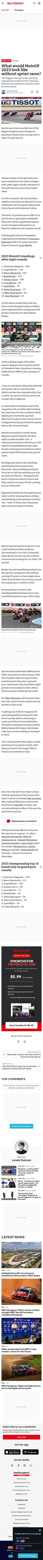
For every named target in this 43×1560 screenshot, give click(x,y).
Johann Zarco (11, 279)
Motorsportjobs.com (21, 1483)
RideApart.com (21, 1494)
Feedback (21, 1504)
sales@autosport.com (21, 1523)
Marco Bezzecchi (12, 273)
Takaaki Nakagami (27, 840)
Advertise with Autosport (21, 1516)
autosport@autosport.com (21, 1512)
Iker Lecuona (34, 798)
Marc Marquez (13, 698)
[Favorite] (32, 91)
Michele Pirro (20, 846)
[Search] (34, 3)
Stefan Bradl (27, 850)
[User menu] (39, 3)
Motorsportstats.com (21, 1490)
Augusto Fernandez (11, 836)
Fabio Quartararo (13, 293)
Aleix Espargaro (12, 289)
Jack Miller (9, 286)
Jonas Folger (27, 843)
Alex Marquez (12, 296)
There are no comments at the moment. (21, 1086)
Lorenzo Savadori (10, 843)
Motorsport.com (21, 1486)
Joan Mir (18, 805)
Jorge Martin (25, 245)
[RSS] (30, 1465)
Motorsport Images (26, 355)
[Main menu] (2, 3)
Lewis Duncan (12, 91)
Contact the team (21, 1519)
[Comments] (38, 91)
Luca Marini (10, 283)
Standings (19, 10)
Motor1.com (21, 1479)
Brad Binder (10, 276)
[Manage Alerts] (24, 1041)
